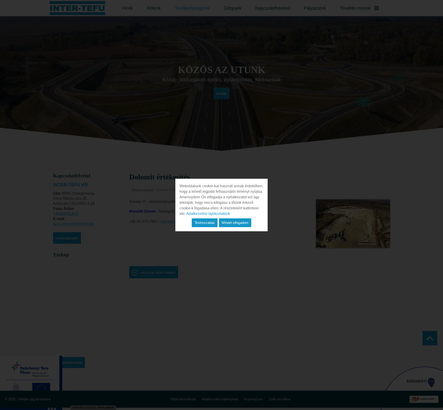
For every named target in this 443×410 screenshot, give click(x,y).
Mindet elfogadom (235, 223)
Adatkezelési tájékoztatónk (208, 214)
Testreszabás (205, 223)
